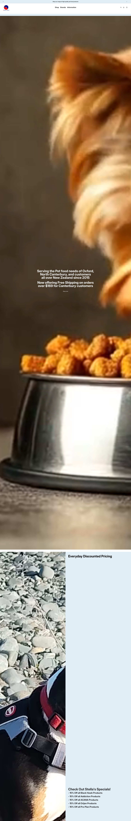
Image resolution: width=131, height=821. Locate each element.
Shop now (65, 291)
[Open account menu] (123, 7)
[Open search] (120, 7)
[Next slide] (126, 1)
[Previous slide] (3, 1)
